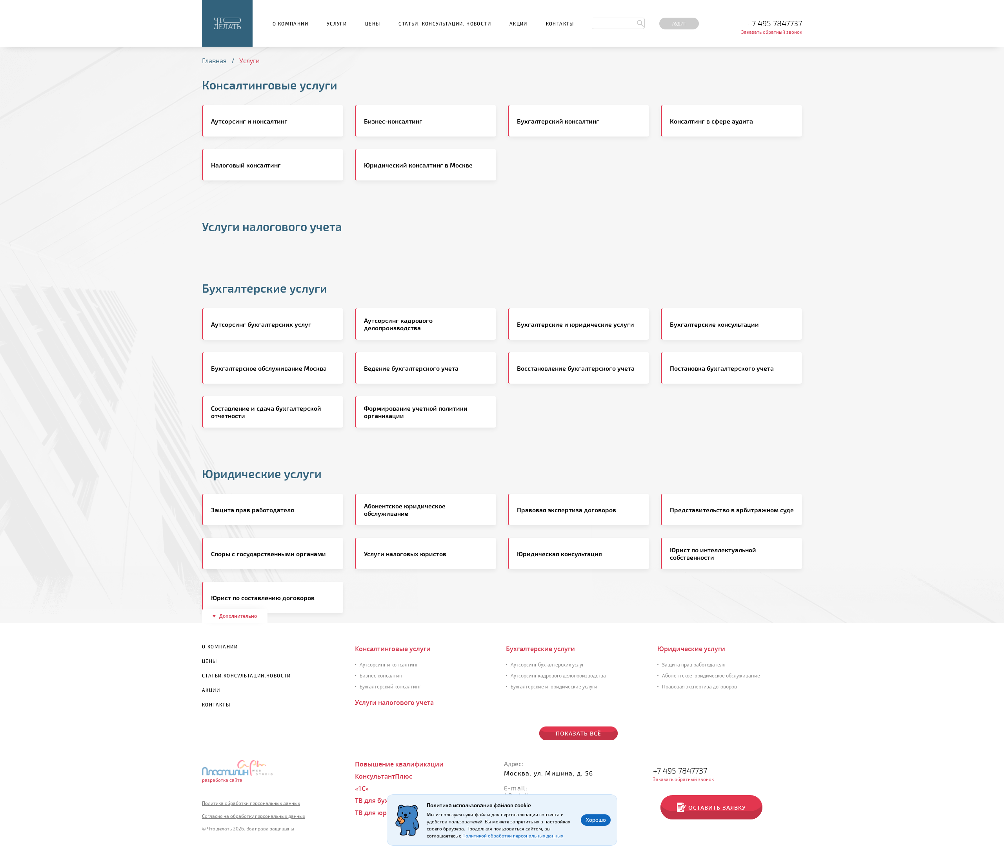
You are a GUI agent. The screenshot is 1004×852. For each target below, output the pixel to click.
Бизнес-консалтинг (382, 675)
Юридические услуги (262, 473)
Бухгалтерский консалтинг (390, 686)
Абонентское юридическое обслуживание (711, 675)
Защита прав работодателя (694, 664)
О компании (290, 23)
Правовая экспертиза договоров (699, 686)
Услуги (337, 23)
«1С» (362, 788)
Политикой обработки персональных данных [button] (512, 835)
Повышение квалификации (399, 764)
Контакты (560, 23)
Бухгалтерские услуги (264, 288)
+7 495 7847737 (775, 23)
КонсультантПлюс (383, 776)
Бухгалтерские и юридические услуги (554, 686)
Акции (518, 23)
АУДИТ (679, 23)
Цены (372, 23)
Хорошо (596, 820)
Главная (214, 60)
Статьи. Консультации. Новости (444, 23)
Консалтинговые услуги (269, 85)
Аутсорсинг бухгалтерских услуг (547, 664)
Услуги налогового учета (272, 226)
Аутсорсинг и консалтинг (389, 664)
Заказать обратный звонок (771, 32)
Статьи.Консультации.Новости (246, 675)
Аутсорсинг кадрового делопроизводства (558, 675)
